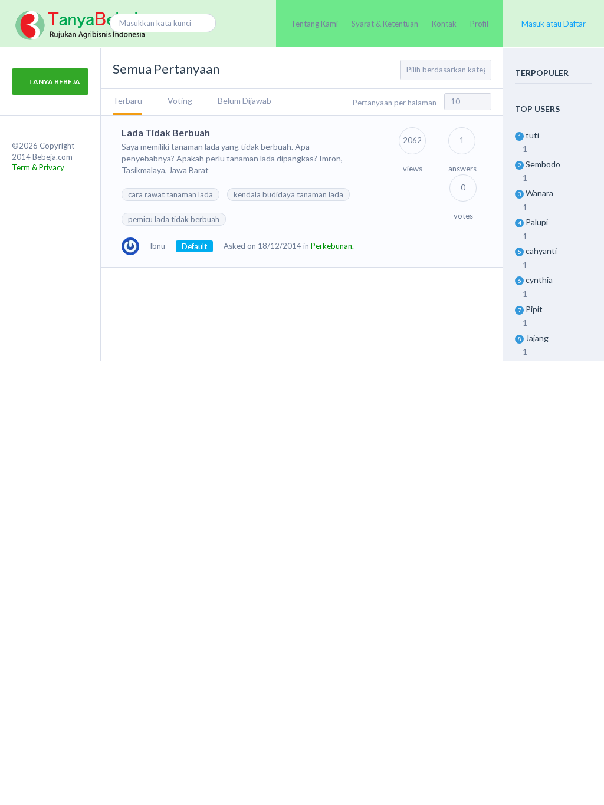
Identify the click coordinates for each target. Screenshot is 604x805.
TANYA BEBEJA (53, 81)
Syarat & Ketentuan (385, 23)
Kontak (444, 23)
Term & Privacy (38, 167)
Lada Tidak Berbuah (166, 132)
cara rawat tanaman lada (170, 194)
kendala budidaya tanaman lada (288, 194)
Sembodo (543, 164)
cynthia (539, 280)
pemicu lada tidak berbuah (173, 219)
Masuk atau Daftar (553, 23)
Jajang (537, 338)
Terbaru (127, 100)
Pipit (534, 309)
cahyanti (541, 251)
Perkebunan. (332, 245)
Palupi (537, 222)
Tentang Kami (314, 23)
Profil (479, 23)
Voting (180, 100)
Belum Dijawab (244, 100)
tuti (532, 135)
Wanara (539, 193)
